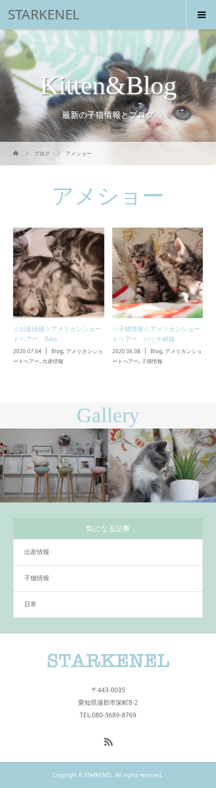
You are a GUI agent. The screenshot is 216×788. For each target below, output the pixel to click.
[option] (54, 466)
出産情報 (36, 551)
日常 (30, 604)
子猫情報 (36, 577)
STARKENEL (44, 14)
